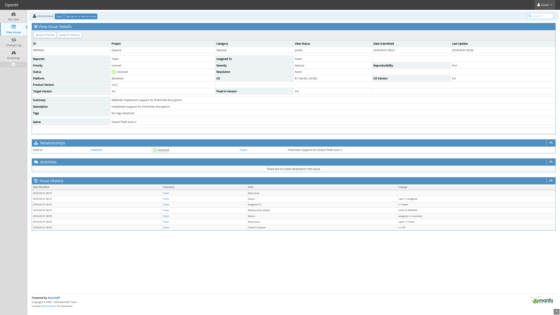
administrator (48, 306)
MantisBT (54, 298)
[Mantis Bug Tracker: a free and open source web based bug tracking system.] (542, 300)
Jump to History (69, 35)
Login (59, 16)
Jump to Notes (45, 35)
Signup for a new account (80, 16)
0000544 (96, 150)
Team (243, 150)
